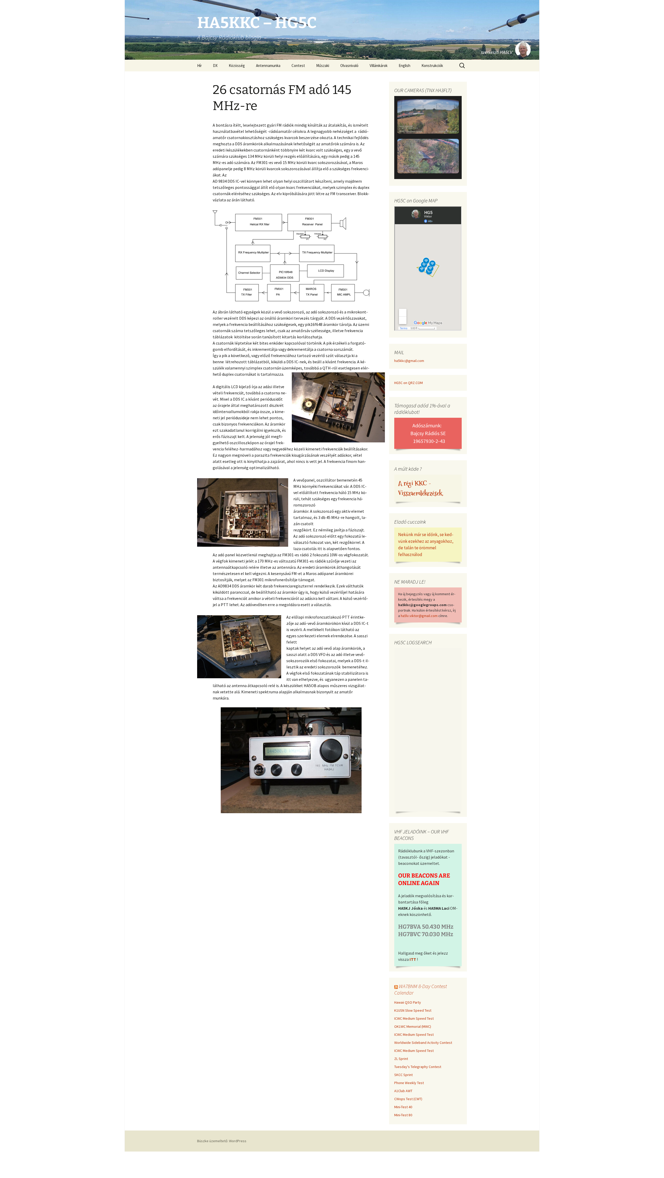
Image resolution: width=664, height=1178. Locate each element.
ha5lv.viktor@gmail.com (419, 615)
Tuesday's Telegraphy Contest (417, 1066)
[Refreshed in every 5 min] (428, 138)
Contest (298, 65)
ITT (413, 959)
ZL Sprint (401, 1058)
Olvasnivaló (349, 65)
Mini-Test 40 (403, 1107)
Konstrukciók (432, 65)
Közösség (237, 65)
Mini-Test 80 (403, 1115)
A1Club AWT (403, 1090)
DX (215, 65)
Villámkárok (379, 65)
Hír (199, 65)
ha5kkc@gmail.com (409, 360)
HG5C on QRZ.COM (408, 382)
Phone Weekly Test (409, 1082)
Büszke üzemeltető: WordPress (221, 1141)
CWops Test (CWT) (408, 1099)
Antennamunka (268, 65)
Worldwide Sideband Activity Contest (423, 1042)
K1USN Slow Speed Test (412, 1010)
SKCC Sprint (403, 1074)
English (404, 65)
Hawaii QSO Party (407, 1002)
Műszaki (322, 65)
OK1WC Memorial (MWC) (412, 1026)
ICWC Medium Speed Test (414, 1018)
